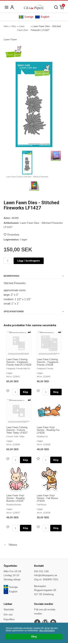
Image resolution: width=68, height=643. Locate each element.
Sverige (28, 16)
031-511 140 (41, 571)
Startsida (9, 609)
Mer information (47, 630)
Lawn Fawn (10, 39)
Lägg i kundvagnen (28, 260)
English (45, 16)
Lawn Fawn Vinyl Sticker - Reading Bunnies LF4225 (15, 498)
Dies (13, 26)
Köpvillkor (9, 619)
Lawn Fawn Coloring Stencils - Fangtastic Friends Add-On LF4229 (18, 362)
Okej (34, 636)
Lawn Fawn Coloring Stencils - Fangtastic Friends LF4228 (48, 362)
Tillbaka (11, 544)
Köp (25, 392)
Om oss (8, 614)
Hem (6, 26)
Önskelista (13, 234)
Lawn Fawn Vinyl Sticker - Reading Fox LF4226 (48, 430)
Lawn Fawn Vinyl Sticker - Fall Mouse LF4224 (47, 498)
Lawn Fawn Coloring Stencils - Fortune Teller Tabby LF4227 (17, 430)
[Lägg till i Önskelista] (8, 391)
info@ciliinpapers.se (45, 575)
